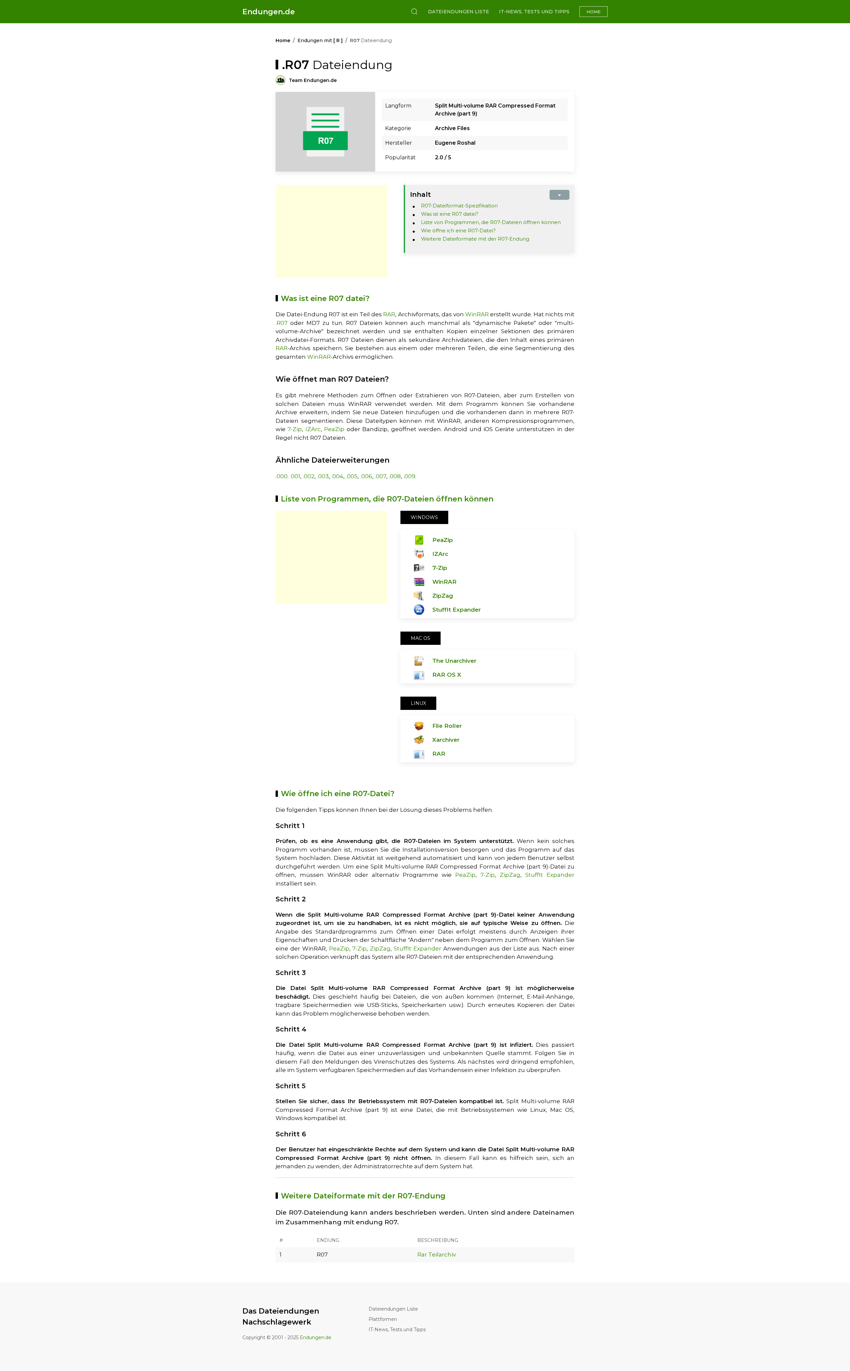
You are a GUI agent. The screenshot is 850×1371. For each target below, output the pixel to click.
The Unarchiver (454, 660)
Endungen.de (268, 11)
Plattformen (383, 1319)
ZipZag (442, 595)
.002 (308, 476)
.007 (380, 476)
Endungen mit (320, 40)
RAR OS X (446, 674)
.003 (323, 476)
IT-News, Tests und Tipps (534, 12)
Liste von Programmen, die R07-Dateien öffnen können (491, 222)
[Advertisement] (331, 231)
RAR (389, 314)
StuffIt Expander (456, 609)
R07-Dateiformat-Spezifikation (459, 205)
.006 (366, 476)
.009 (409, 476)
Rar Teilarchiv (436, 1254)
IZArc (313, 429)
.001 (295, 476)
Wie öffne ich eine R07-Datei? (458, 230)
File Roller (447, 726)
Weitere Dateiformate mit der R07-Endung (475, 239)
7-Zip (295, 429)
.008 (395, 476)
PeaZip (334, 429)
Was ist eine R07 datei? (449, 214)
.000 (282, 476)
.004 (337, 476)
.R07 (282, 323)
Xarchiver (446, 739)
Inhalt (420, 194)
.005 (352, 476)
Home (593, 11)
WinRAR (477, 314)
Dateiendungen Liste (458, 12)
